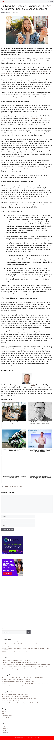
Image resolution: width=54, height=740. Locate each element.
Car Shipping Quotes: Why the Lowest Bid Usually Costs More (18, 646)
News (3, 713)
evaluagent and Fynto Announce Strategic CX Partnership (17, 660)
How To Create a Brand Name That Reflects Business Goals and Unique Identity (23, 644)
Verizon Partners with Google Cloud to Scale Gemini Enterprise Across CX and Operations (26, 664)
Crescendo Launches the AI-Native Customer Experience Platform (19, 662)
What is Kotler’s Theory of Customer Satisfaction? (15, 696)
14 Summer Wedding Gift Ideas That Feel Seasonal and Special (18, 681)
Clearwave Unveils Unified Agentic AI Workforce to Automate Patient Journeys (23, 669)
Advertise (4, 730)
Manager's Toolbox (7, 715)
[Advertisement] (12, 602)
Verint (33, 385)
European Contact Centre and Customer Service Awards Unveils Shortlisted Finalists (24, 666)
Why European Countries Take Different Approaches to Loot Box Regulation (22, 677)
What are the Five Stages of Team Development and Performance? (20, 703)
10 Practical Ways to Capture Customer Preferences (16, 679)
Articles (4, 711)
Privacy (4, 726)
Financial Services (16, 486)
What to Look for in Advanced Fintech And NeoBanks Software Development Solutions (25, 683)
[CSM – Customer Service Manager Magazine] (2, 1)
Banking (6, 486)
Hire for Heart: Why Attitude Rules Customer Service (16, 641)
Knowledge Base (6, 717)
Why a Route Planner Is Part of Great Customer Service (17, 686)
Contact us (5, 728)
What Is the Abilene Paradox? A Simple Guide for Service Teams (19, 698)
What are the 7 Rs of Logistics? (10, 700)
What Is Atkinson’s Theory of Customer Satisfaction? (16, 694)
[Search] (29, 632)
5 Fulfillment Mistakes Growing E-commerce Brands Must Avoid (19, 652)
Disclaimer (5, 732)
